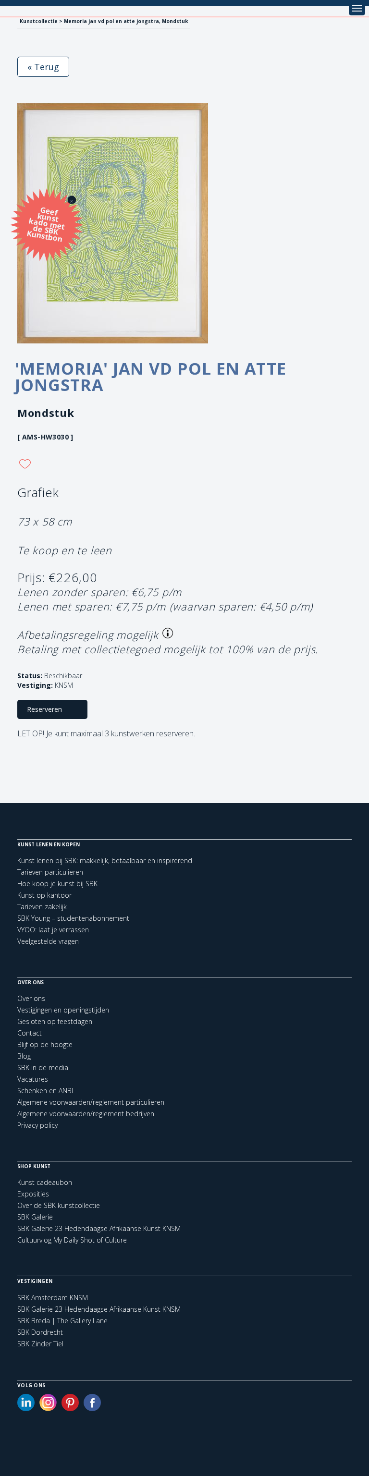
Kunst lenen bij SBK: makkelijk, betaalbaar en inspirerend (104, 860)
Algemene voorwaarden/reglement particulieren (90, 1102)
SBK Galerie (35, 1216)
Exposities (33, 1193)
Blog (24, 1056)
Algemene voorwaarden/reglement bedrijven (85, 1113)
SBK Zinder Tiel (40, 1344)
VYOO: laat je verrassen (53, 929)
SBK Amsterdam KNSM (52, 1297)
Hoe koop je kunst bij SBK (57, 883)
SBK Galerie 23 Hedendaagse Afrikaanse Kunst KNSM (99, 1228)
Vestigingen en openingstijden (63, 1009)
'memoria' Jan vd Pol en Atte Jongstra (150, 376)
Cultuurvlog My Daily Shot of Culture (72, 1239)
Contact (29, 1032)
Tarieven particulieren (50, 872)
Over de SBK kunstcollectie (58, 1205)
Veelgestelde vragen (48, 941)
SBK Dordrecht (40, 1332)
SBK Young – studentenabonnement (73, 918)
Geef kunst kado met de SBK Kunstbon (46, 224)
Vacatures (32, 1079)
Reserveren (44, 709)
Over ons (31, 998)
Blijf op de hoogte (45, 1044)
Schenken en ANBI (45, 1090)
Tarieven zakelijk (42, 906)
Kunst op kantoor (44, 895)
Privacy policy (37, 1125)
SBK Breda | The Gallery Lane (62, 1321)
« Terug (43, 67)
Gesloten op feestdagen (54, 1021)
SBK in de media (42, 1067)
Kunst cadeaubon (44, 1182)
